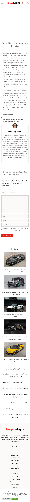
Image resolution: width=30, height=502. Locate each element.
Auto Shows (15, 468)
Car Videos (15, 466)
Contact (15, 487)
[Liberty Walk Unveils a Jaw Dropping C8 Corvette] (15, 304)
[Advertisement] (15, 22)
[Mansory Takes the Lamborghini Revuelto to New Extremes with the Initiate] (15, 260)
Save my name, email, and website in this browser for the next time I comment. (15, 230)
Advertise (15, 476)
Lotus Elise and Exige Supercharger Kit (15, 388)
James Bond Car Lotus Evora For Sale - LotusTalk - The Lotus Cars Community (14, 183)
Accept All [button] (14, 498)
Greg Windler (8, 49)
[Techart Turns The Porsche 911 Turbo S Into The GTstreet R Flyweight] (15, 327)
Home (12, 40)
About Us (15, 473)
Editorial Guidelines (15, 479)
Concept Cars (15, 458)
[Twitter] (16, 447)
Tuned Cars (15, 455)
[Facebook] (13, 447)
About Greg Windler (15, 132)
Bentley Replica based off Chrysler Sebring (13, 119)
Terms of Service (15, 482)
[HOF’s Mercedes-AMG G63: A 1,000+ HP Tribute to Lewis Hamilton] (15, 282)
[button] (28, 3)
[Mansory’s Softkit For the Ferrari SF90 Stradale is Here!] (15, 349)
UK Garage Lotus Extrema (15, 409)
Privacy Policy (15, 484)
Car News (15, 463)
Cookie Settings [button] (6, 498)
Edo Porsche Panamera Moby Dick (11, 121)
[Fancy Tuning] (15, 3)
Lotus (16, 40)
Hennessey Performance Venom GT (15, 403)
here (8, 109)
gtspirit (10, 114)
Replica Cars (15, 460)
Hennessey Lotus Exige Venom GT (15, 382)
